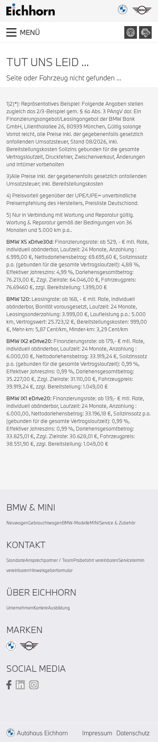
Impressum (97, 733)
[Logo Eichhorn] (30, 9)
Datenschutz (133, 733)
